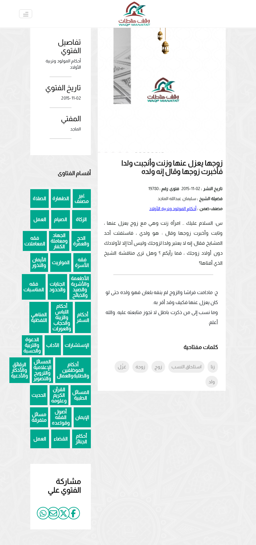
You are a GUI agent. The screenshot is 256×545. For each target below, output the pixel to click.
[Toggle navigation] (25, 13)
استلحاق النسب (186, 366)
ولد (212, 381)
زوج (158, 366)
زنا (213, 366)
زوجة (140, 366)
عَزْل (122, 366)
